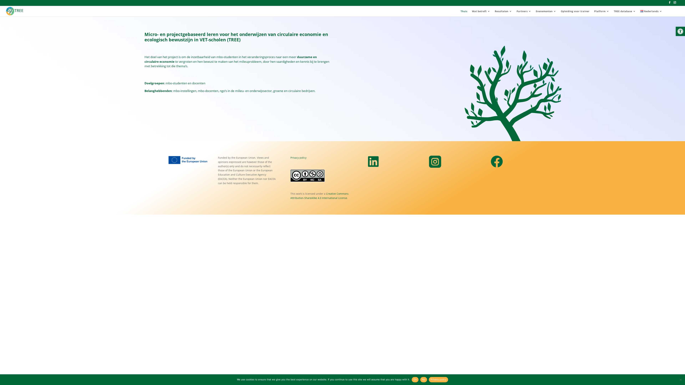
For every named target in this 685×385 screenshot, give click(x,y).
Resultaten (501, 11)
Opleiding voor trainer (575, 11)
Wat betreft (479, 11)
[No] (680, 379)
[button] (680, 31)
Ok (415, 379)
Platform (600, 11)
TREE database (623, 11)
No (423, 379)
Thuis (464, 11)
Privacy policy (298, 157)
